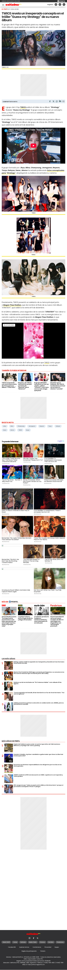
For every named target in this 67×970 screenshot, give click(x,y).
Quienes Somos (24, 947)
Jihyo (4, 426)
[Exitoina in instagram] (56, 4)
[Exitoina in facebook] (60, 4)
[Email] (63, 101)
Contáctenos (37, 947)
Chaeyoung (21, 426)
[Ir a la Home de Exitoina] (14, 4)
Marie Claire (32, 942)
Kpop (27, 430)
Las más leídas (8, 659)
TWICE (23, 107)
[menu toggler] (3, 4)
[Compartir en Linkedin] (60, 101)
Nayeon (42, 426)
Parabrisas (60, 942)
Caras (15, 942)
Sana (4, 430)
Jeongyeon (32, 426)
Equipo (57, 947)
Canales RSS (12, 947)
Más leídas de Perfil (11, 741)
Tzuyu (50, 426)
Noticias (23, 942)
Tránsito (42, 951)
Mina (12, 426)
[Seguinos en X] (64, 4)
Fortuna (42, 942)
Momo (12, 430)
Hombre (50, 942)
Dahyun (58, 426)
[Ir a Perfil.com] (61, 2)
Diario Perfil (6, 942)
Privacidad (48, 947)
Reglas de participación (29, 951)
